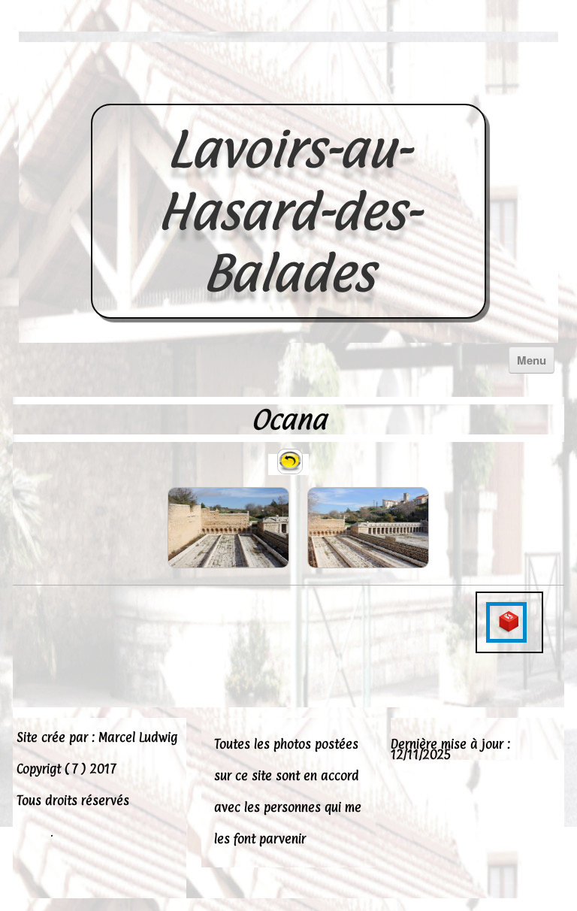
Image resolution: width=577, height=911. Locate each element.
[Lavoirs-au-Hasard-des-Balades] (288, 87)
